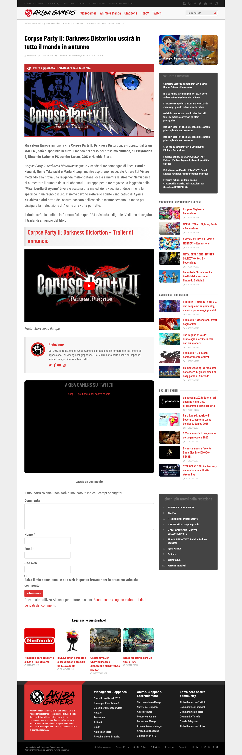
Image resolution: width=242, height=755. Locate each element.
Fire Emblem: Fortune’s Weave (183, 518)
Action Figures (144, 711)
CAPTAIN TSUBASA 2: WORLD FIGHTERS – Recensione (199, 241)
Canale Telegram (189, 721)
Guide (97, 727)
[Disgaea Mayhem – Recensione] (169, 218)
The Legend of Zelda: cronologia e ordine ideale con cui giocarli (198, 339)
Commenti (62, 56)
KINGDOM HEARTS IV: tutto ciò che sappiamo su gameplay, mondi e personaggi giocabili (200, 306)
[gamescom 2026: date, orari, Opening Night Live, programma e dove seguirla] (169, 406)
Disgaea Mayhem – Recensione (193, 211)
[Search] (215, 13)
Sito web (30, 563)
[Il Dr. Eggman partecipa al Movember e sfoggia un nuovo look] (72, 651)
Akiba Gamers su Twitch (192, 702)
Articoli (98, 722)
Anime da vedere (97, 3)
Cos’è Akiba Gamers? (34, 3)
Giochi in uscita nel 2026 (121, 3)
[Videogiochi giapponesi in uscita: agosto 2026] (188, 63)
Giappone (130, 13)
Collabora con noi (102, 747)
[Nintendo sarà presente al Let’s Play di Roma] (39, 651)
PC (90, 56)
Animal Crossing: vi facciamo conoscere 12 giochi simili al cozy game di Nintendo (199, 372)
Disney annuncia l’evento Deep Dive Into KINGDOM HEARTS (197, 452)
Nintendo (76, 56)
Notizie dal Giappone (148, 707)
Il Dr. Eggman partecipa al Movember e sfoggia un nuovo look (71, 661)
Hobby (145, 13)
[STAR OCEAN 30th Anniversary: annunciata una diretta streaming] (169, 475)
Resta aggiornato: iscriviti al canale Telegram (62, 68)
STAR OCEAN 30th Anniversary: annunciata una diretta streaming (200, 470)
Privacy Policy (122, 747)
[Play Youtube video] (89, 285)
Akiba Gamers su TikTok (192, 726)
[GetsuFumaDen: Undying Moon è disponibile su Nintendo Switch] (105, 651)
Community (54, 3)
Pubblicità (155, 747)
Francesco (168, 103)
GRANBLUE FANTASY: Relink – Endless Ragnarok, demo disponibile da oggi (186, 160)
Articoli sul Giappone (148, 731)
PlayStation (97, 56)
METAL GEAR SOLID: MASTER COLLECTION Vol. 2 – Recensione (198, 258)
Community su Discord (191, 711)
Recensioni (99, 717)
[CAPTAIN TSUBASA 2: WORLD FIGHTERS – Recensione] (169, 248)
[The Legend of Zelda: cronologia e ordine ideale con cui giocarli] (169, 344)
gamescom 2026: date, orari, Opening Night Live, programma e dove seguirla (199, 401)
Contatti (81, 3)
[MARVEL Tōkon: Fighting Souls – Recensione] (169, 233)
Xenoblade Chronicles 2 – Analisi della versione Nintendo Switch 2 (197, 276)
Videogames (88, 13)
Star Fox (172, 513)
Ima (165, 127)
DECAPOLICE (174, 560)
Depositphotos (56, 747)
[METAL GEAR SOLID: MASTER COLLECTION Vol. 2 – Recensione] (169, 263)
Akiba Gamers (30, 23)
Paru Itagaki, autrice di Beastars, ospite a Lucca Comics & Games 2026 (197, 419)
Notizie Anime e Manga (149, 702)
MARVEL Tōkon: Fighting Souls (183, 524)
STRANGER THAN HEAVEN (181, 507)
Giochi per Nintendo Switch (108, 708)
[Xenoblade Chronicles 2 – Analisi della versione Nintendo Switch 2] (169, 281)
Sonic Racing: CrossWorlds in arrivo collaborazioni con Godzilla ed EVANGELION (183, 184)
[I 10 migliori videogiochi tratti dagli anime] (169, 329)
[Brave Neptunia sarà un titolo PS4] (138, 651)
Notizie (55, 23)
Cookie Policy (139, 747)
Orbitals (172, 554)
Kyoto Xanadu (174, 548)
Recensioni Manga (146, 721)
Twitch (157, 13)
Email (28, 549)
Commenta (32, 500)
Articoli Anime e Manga (149, 726)
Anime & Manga (110, 13)
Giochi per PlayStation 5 (106, 703)
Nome (28, 534)
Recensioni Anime (146, 716)
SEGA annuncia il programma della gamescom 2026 (199, 435)
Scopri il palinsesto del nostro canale (89, 394)
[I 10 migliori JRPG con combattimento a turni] (169, 362)
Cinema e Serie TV (146, 735)
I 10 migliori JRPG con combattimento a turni (196, 355)
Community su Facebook (192, 707)
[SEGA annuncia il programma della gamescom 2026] (169, 442)
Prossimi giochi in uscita (107, 736)
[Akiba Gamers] (50, 16)
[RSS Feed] (184, 3)
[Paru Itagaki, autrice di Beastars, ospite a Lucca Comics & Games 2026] (169, 424)
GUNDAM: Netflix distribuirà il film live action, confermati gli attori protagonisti (184, 117)
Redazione (69, 3)
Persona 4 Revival (177, 565)
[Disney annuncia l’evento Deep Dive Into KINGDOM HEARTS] (169, 457)
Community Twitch (190, 716)
